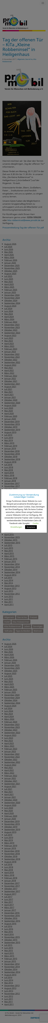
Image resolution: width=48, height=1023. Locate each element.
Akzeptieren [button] (31, 527)
